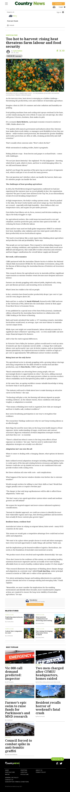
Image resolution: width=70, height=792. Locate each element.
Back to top (56, 759)
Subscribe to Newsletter (35, 604)
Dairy (7, 770)
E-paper (61, 7)
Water (7, 774)
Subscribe (58, 4)
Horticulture (10, 772)
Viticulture (24, 774)
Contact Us (9, 779)
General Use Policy (11, 777)
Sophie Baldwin (17, 51)
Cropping (23, 770)
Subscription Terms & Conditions (17, 782)
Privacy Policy (41, 772)
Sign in (59, 12)
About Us (39, 770)
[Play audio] (53, 7)
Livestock (23, 772)
